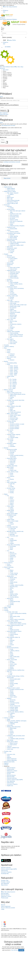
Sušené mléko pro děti (12, 203)
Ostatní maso (13, 470)
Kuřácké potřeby (11, 240)
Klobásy (12, 732)
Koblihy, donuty (13, 582)
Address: (9, 757)
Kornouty (12, 489)
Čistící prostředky (14, 282)
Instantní (12, 500)
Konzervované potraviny (13, 647)
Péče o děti (9, 199)
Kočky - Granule (14, 366)
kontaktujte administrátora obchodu (12, 162)
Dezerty (12, 479)
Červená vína (13, 553)
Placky (11, 618)
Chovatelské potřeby (12, 363)
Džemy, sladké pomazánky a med (15, 625)
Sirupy (11, 547)
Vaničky (12, 492)
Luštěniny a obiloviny (9, 346)
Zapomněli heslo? (4, 114)
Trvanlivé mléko (13, 419)
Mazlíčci (6, 361)
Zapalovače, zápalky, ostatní (17, 245)
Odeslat (3, 142)
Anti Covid (9, 255)
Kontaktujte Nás (5, 873)
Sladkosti (9, 698)
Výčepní (12, 543)
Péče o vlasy (10, 319)
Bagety (11, 600)
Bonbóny (12, 701)
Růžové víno (13, 556)
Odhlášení (14, 19)
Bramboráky (13, 451)
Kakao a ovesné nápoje (12, 521)
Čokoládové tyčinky (14, 703)
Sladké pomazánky (14, 630)
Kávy (11, 643)
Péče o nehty (13, 310)
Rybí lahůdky (10, 740)
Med (11, 628)
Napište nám (10, 785)
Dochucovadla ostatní (15, 679)
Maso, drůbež (10, 467)
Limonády (12, 530)
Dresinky (12, 680)
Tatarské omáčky (14, 437)
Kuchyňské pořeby (14, 216)
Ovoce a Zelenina (8, 562)
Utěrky (11, 252)
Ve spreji (12, 293)
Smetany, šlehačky (11, 421)
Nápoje (5, 494)
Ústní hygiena (10, 339)
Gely (11, 322)
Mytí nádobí (10, 281)
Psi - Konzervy (13, 383)
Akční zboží (5, 69)
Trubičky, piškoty (14, 709)
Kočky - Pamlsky (14, 372)
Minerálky (12, 534)
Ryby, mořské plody (11, 482)
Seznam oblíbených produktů (8, 907)
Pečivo (8, 477)
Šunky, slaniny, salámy (12, 741)
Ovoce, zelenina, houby (12, 471)
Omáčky (12, 685)
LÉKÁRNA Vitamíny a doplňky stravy (15, 670)
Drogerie (6, 254)
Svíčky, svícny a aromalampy (17, 288)
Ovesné (12, 524)
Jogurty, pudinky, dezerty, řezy (14, 392)
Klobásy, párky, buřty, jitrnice (13, 726)
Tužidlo (11, 328)
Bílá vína (12, 552)
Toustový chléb (13, 574)
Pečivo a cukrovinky (8, 567)
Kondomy (9, 279)
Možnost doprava (11, 767)
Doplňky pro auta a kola (15, 213)
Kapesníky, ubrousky (15, 272)
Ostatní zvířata (10, 376)
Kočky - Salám (13, 375)
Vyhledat (6, 764)
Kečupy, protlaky (14, 683)
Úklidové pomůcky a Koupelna (17, 225)
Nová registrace (3, 113)
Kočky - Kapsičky (14, 367)
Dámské (12, 297)
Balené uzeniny (13, 743)
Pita (11, 589)
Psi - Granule (13, 380)
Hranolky (12, 452)
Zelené (11, 504)
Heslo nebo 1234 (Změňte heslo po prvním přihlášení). (9, 104)
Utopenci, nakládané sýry (13, 747)
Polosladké (12, 555)
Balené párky (13, 728)
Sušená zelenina (11, 190)
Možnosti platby (10, 776)
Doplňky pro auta (11, 227)
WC (11, 337)
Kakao (11, 522)
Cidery (11, 507)
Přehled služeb (10, 769)
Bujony (11, 661)
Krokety (12, 454)
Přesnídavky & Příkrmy (12, 202)
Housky (12, 603)
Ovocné (12, 501)
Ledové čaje (13, 528)
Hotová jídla (13, 632)
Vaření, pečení (13, 697)
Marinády (12, 665)
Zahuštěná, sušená (11, 443)
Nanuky (12, 491)
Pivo (8, 537)
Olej (11, 674)
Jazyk (4, 40)
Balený (11, 570)
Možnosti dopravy (5, 895)
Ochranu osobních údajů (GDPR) (15, 779)
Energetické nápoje (11, 515)
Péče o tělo (9, 300)
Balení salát (10, 391)
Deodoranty (10, 264)
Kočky (8, 364)
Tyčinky (12, 486)
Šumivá (12, 561)
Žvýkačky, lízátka (14, 710)
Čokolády (12, 704)
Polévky (12, 464)
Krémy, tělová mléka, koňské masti (18, 304)
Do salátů (12, 662)
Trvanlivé (6, 610)
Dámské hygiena (11, 257)
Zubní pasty (13, 343)
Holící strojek (13, 303)
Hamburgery (13, 460)
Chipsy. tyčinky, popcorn (15, 622)
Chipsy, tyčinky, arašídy (12, 621)
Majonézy (12, 436)
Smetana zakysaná (14, 427)
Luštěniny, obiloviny (14, 650)
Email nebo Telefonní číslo (7, 98)
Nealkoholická (13, 540)
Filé (11, 485)
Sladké (11, 558)
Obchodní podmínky (12, 778)
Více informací (14, 950)
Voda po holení (13, 269)
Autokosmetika (13, 228)
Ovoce (11, 474)
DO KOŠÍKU (8, 46)
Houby (11, 473)
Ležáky (11, 539)
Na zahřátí (12, 218)
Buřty (11, 729)
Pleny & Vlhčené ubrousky (13, 200)
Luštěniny (12, 713)
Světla (11, 224)
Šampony (12, 327)
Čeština (14, 40)
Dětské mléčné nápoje (15, 415)
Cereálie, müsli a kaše (12, 612)
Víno (8, 550)
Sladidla (12, 694)
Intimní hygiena (13, 258)
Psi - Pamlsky (13, 379)
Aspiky (8, 719)
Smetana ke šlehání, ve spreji (17, 424)
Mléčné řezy (13, 395)
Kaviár (11, 737)
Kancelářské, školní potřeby (13, 233)
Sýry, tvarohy (10, 430)
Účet (1, 19)
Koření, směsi (13, 664)
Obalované (12, 463)
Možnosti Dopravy (11, 775)
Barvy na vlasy (13, 321)
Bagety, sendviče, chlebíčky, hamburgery (16, 720)
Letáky (2, 909)
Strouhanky (12, 695)
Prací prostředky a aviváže (16, 336)
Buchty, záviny (13, 577)
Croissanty (12, 579)
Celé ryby (12, 483)
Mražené (12, 355)
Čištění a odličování (14, 301)
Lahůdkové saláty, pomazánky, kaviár (16, 735)
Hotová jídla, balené (12, 458)
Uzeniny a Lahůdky (8, 717)
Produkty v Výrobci (5, 882)
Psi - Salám (12, 388)
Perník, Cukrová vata (15, 706)
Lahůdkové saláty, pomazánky (17, 738)
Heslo (8, 756)
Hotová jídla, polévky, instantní (14, 631)
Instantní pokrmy (14, 634)
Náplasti (12, 309)
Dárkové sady (10, 263)
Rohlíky (12, 604)
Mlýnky (11, 667)
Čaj (8, 495)
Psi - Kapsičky (13, 382)
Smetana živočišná (14, 428)
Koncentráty (13, 546)
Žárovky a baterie (14, 231)
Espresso (12, 640)
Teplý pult (9, 746)
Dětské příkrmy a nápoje (10, 191)
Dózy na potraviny (14, 215)
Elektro (8, 230)
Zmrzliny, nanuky (11, 488)
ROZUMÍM (21, 950)
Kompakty (6, 345)
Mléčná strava (10, 197)
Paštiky (11, 655)
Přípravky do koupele (15, 312)
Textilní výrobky (10, 249)
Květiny (12, 208)
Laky (11, 325)
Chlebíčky (12, 723)
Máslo (11, 409)
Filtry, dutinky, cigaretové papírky (18, 242)
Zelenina (12, 476)
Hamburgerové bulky (15, 601)
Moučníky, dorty (14, 586)
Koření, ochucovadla (12, 659)
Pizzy (8, 480)
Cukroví (12, 580)
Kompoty (9, 646)
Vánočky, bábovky (14, 597)
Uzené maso (10, 749)
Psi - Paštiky (13, 386)
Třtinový (6, 609)
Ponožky (12, 251)
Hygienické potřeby (11, 270)
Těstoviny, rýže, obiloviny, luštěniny (15, 712)
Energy (11, 516)
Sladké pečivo (10, 576)
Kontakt (9, 773)
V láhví (11, 542)
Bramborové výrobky (12, 449)
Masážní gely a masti (15, 306)
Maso (5, 348)
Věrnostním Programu (12, 784)
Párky (11, 734)
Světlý (11, 571)
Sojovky (12, 668)
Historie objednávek (7, 19)
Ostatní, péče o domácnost (16, 334)
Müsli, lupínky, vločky (15, 616)
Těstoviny (12, 716)
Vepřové (9, 358)
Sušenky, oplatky (14, 707)
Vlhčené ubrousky (14, 278)
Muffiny (12, 588)
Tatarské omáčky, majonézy (13, 434)
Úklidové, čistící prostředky (13, 331)
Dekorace (9, 206)
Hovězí (8, 351)
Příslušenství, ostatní (12, 248)
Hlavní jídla (12, 461)
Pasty (11, 686)
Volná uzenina (13, 744)
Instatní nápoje (10, 519)
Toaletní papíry (13, 275)
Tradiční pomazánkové (15, 412)
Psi (8, 378)
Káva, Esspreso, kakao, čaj (13, 637)
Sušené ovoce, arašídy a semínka (18, 624)
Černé (11, 498)
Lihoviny (9, 525)
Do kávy (12, 422)
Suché (11, 559)
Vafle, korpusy (13, 595)
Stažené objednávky (12, 760)
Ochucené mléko (14, 418)
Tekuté (11, 291)
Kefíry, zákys (13, 416)
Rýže (11, 398)
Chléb (8, 568)
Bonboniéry (12, 700)
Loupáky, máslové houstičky (16, 585)
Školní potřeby (13, 237)
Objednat (6, 763)
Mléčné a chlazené (8, 389)
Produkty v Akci (7, 751)
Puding (11, 692)
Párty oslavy (10, 246)
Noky (11, 404)
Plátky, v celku (7, 607)
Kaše (11, 615)
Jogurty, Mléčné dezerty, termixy (17, 394)
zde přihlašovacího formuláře (8, 125)
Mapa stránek (7, 178)
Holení (8, 266)
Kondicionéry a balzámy (15, 324)
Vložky (11, 261)
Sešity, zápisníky (14, 236)
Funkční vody (13, 533)
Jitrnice (11, 731)
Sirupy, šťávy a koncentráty (13, 545)
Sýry (11, 431)
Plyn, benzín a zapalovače (16, 221)
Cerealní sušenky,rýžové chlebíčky (18, 613)
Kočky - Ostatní (13, 370)
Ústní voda (12, 340)
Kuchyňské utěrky (14, 273)
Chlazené (12, 354)
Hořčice (12, 682)
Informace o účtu (11, 754)
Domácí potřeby (11, 209)
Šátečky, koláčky (14, 594)
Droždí (11, 440)
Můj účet (3, 904)
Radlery (12, 509)
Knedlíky (12, 403)
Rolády (11, 591)
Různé (11, 592)
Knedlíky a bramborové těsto (17, 689)
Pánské (12, 298)
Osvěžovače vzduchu (12, 287)
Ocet (11, 673)
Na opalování (13, 307)
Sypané (12, 503)
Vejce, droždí (10, 439)
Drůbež (9, 349)
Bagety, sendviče (14, 722)
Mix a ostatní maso (11, 357)
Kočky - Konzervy (14, 369)
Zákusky (9, 606)
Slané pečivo (10, 598)
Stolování (12, 222)
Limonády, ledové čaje (12, 527)
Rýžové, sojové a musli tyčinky (17, 619)
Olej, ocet (9, 671)
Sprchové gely (13, 315)
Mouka (11, 691)
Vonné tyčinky (13, 294)
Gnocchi (12, 401)
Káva (11, 518)
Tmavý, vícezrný (14, 573)
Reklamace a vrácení (12, 770)
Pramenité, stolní (14, 536)
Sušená (12, 445)
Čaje (11, 638)
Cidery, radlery (10, 506)
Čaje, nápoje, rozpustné (12, 193)
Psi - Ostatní (13, 385)
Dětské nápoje (10, 510)
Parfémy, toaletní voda (12, 296)
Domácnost (6, 205)
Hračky (8, 196)
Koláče (11, 583)
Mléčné (12, 194)
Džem (11, 627)
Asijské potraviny (8, 187)
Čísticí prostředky (14, 333)
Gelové (11, 290)
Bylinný (11, 497)
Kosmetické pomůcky (12, 239)
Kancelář (12, 234)
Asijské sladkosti (11, 188)
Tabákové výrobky (14, 243)
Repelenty (12, 313)
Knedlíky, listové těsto (12, 465)
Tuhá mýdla (13, 318)
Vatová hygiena (13, 276)
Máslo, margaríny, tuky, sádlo (14, 406)
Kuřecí (8, 352)
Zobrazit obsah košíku (9, 761)
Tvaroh (11, 433)
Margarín (12, 407)
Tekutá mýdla (13, 316)
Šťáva (11, 549)
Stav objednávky (11, 781)
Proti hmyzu (10, 330)
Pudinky (12, 397)
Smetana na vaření (14, 425)
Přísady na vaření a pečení (13, 688)
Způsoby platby (10, 772)
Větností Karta (10, 782)
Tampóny (12, 260)
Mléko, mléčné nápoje (12, 413)
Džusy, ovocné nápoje (12, 513)
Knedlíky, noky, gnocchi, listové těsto (15, 400)
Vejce (11, 442)
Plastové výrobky (14, 219)
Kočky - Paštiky (13, 373)
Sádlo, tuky (12, 410)
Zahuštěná (12, 446)
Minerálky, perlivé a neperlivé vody (15, 531)
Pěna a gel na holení (15, 267)
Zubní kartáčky (13, 342)
